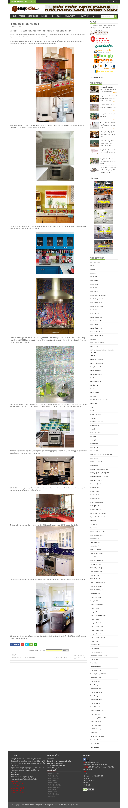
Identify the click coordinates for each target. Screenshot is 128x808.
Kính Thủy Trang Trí (96, 480)
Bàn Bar (92, 269)
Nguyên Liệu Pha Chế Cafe (98, 517)
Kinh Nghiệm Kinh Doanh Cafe (99, 469)
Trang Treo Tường (95, 597)
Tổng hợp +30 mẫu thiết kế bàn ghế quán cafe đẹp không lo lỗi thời (108, 98)
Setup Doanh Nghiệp (96, 553)
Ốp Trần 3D (93, 524)
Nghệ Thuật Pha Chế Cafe (98, 513)
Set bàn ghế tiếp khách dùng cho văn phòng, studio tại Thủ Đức (107, 143)
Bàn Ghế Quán (94, 310)
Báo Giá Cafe (94, 346)
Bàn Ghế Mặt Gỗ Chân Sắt (98, 295)
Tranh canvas (94, 648)
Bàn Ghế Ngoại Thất (96, 299)
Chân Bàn (93, 356)
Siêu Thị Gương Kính (96, 560)
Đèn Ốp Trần (94, 385)
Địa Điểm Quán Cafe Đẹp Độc (99, 400)
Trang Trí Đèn (94, 601)
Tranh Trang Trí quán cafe (98, 718)
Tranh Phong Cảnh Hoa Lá (98, 696)
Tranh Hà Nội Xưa (95, 670)
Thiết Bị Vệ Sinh (95, 575)
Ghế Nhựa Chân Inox (96, 421)
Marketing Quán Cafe (96, 484)
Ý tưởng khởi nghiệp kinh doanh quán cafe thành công (108, 134)
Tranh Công (93, 663)
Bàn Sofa (93, 339)
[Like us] (108, 1)
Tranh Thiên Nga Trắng (97, 710)
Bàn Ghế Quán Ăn (95, 313)
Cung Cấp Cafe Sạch (96, 359)
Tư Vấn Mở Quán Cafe (97, 736)
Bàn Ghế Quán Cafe (96, 317)
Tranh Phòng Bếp (95, 688)
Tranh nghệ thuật (95, 677)
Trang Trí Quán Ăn (95, 623)
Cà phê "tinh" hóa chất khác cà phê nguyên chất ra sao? (69, 657)
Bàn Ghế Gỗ (94, 291)
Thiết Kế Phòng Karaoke (97, 582)
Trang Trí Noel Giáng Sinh (98, 615)
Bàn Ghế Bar (94, 280)
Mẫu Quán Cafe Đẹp (96, 502)
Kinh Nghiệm (94, 465)
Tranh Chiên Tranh (96, 652)
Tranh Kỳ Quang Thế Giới (98, 674)
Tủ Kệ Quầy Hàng (95, 729)
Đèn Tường (93, 396)
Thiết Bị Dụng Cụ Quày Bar (98, 568)
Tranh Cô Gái (94, 659)
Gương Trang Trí (95, 443)
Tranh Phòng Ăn (95, 685)
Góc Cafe (93, 436)
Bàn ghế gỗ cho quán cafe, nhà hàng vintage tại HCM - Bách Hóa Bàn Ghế (108, 89)
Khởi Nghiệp (94, 458)
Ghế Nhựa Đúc (94, 425)
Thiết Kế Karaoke (95, 579)
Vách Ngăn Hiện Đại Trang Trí (99, 740)
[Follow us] (113, 1)
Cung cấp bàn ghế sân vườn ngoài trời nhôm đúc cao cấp (108, 161)
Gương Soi (93, 440)
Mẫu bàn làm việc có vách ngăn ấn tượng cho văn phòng (108, 125)
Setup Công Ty (94, 546)
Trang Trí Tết (94, 641)
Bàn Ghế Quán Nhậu (96, 321)
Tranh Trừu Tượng (95, 721)
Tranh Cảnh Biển (95, 644)
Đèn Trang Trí (94, 392)
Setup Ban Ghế (95, 538)
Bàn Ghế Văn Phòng (96, 335)
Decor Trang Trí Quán (96, 363)
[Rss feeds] (116, 1)
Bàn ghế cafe (94, 284)
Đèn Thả (93, 389)
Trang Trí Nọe (94, 608)
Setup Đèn (93, 557)
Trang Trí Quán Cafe (96, 626)
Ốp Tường (93, 527)
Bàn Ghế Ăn (94, 277)
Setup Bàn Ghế (95, 542)
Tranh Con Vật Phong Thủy (98, 655)
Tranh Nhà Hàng (95, 681)
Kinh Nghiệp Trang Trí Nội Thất (99, 476)
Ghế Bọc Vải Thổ (95, 414)
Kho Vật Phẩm (94, 451)
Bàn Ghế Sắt (94, 324)
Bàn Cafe (93, 273)
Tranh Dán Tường (95, 666)
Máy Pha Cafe (94, 487)
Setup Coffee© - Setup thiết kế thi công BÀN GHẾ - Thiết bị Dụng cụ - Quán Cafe (51, 805)
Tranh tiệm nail (95, 714)
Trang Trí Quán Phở (96, 633)
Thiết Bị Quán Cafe (96, 571)
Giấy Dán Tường (95, 432)
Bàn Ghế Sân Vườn (96, 328)
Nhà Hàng (93, 520)
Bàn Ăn (92, 266)
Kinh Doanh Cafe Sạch (97, 462)
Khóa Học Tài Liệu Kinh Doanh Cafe (101, 454)
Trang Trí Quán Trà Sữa (97, 637)
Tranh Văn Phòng (95, 725)
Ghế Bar (92, 410)
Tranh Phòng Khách (96, 699)
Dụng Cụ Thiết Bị (95, 370)
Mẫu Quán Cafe (95, 498)
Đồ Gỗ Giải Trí (94, 403)
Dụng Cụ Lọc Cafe (95, 367)
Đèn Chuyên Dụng (95, 381)
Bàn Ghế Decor (95, 288)
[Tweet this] (27, 644)
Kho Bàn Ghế (94, 447)
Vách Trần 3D (94, 743)
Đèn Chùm (93, 378)
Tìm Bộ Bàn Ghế (95, 593)
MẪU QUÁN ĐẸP (95, 506)
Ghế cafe (93, 418)
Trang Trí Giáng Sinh (96, 604)
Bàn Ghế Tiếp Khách (96, 331)
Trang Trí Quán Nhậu (96, 630)
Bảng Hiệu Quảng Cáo (97, 342)
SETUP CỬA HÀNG (96, 549)
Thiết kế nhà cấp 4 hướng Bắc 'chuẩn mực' (24, 657)
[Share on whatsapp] (35, 644)
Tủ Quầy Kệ (94, 732)
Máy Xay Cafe (94, 491)
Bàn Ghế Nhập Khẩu (96, 306)
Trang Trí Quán (95, 619)
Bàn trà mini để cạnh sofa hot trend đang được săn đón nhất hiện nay (108, 170)
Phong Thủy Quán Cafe (97, 531)
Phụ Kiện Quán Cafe (96, 535)
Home (14, 16)
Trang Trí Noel (94, 612)
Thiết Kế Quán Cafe (96, 586)
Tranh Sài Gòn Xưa (96, 707)
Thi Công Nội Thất (95, 564)
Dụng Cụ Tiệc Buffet (96, 374)
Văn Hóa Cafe (94, 747)
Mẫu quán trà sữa (96, 509)
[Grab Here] (93, 16)
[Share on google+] (22, 644)
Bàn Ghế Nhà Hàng (96, 302)
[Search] (115, 16)
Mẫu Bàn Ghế (94, 495)
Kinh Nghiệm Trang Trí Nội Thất (99, 473)
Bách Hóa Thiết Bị (95, 262)
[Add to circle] (110, 1)
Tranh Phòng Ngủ (95, 703)
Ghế (91, 407)
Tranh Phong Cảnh (96, 692)
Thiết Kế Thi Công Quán (97, 590)
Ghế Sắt (92, 429)
